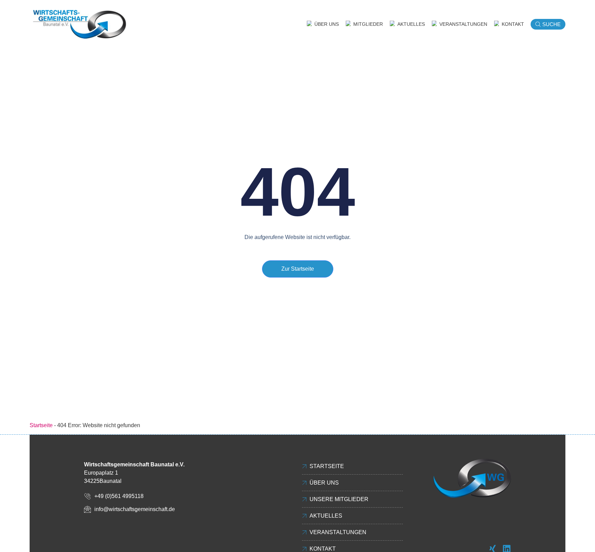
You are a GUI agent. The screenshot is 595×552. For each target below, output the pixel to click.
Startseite (41, 425)
